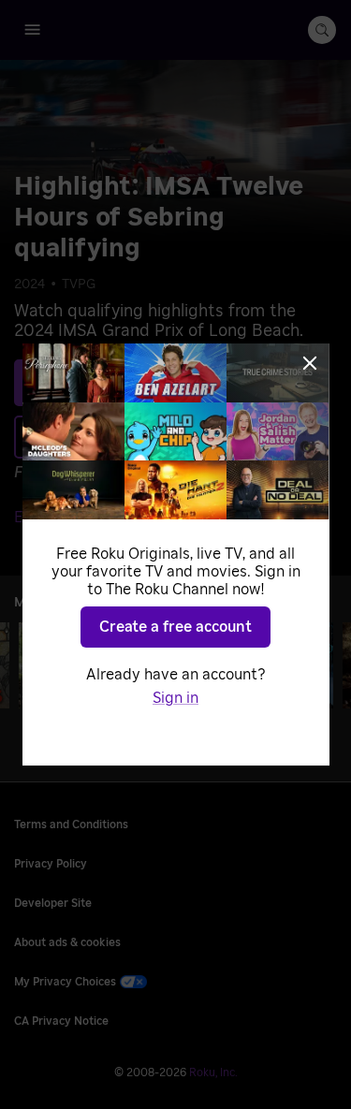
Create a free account (175, 627)
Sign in (175, 698)
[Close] (310, 363)
